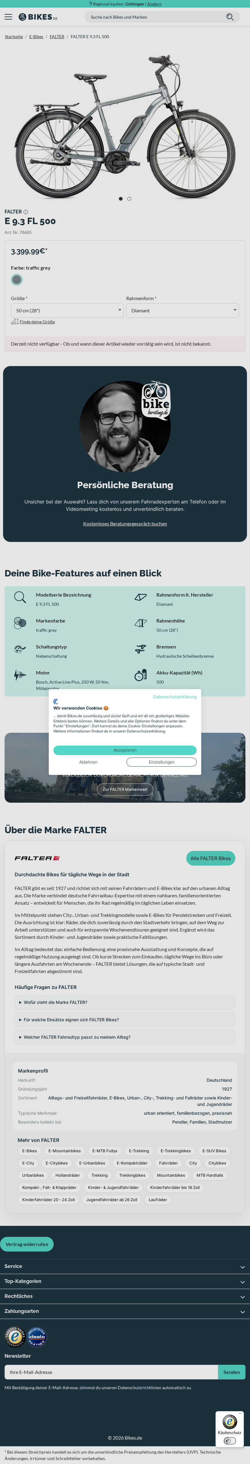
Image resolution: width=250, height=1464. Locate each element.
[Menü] (240, 1415)
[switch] (230, 1440)
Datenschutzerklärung (175, 696)
